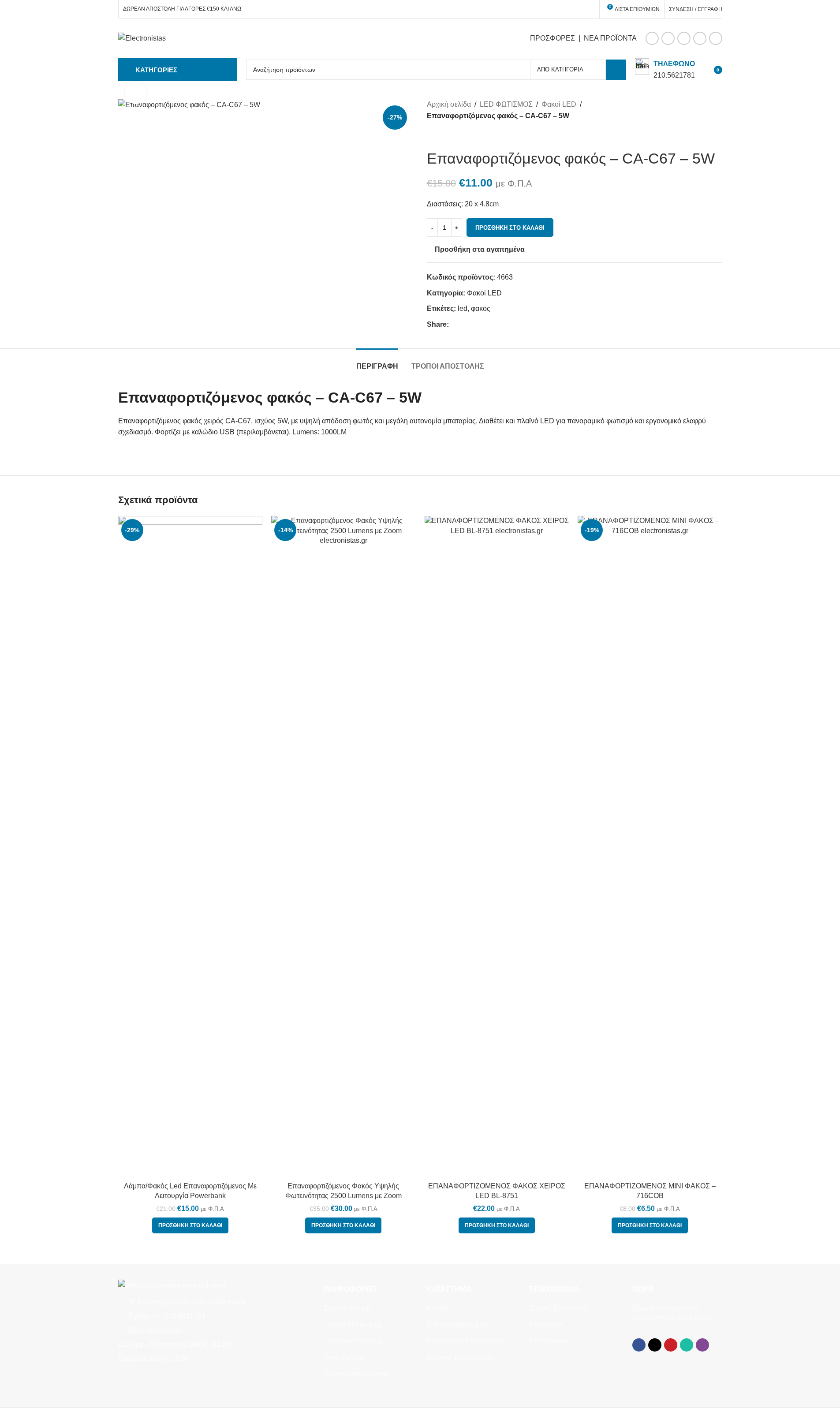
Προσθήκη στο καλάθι (510, 227)
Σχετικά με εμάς (348, 1308)
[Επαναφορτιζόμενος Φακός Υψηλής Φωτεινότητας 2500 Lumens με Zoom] (343, 846)
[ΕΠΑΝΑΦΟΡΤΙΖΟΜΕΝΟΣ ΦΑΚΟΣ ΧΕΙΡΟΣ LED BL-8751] (497, 846)
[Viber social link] (715, 38)
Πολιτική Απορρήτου (356, 1374)
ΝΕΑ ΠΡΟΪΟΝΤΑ (610, 38)
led (462, 308)
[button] (190, 1225)
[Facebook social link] (652, 38)
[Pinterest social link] (684, 38)
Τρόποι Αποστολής (354, 1341)
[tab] (377, 361)
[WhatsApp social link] (699, 38)
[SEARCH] (616, 70)
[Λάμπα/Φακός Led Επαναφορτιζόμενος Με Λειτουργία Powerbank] (190, 846)
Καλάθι (437, 1308)
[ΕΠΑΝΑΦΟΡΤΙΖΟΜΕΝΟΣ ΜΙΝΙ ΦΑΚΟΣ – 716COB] (650, 846)
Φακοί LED (558, 104)
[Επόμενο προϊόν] (453, 135)
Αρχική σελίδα (449, 104)
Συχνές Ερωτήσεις (558, 1308)
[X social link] (668, 38)
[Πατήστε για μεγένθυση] (136, 93)
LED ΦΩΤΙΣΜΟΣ (506, 104)
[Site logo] (142, 37)
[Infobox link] (665, 69)
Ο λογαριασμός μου (457, 1324)
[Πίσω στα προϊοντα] (442, 135)
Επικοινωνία (549, 1341)
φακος (480, 308)
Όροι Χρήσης (344, 1357)
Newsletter (546, 1324)
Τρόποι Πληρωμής (353, 1324)
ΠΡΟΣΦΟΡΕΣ (552, 38)
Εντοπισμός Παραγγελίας (466, 1341)
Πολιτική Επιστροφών (460, 1357)
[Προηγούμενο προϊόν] (432, 135)
